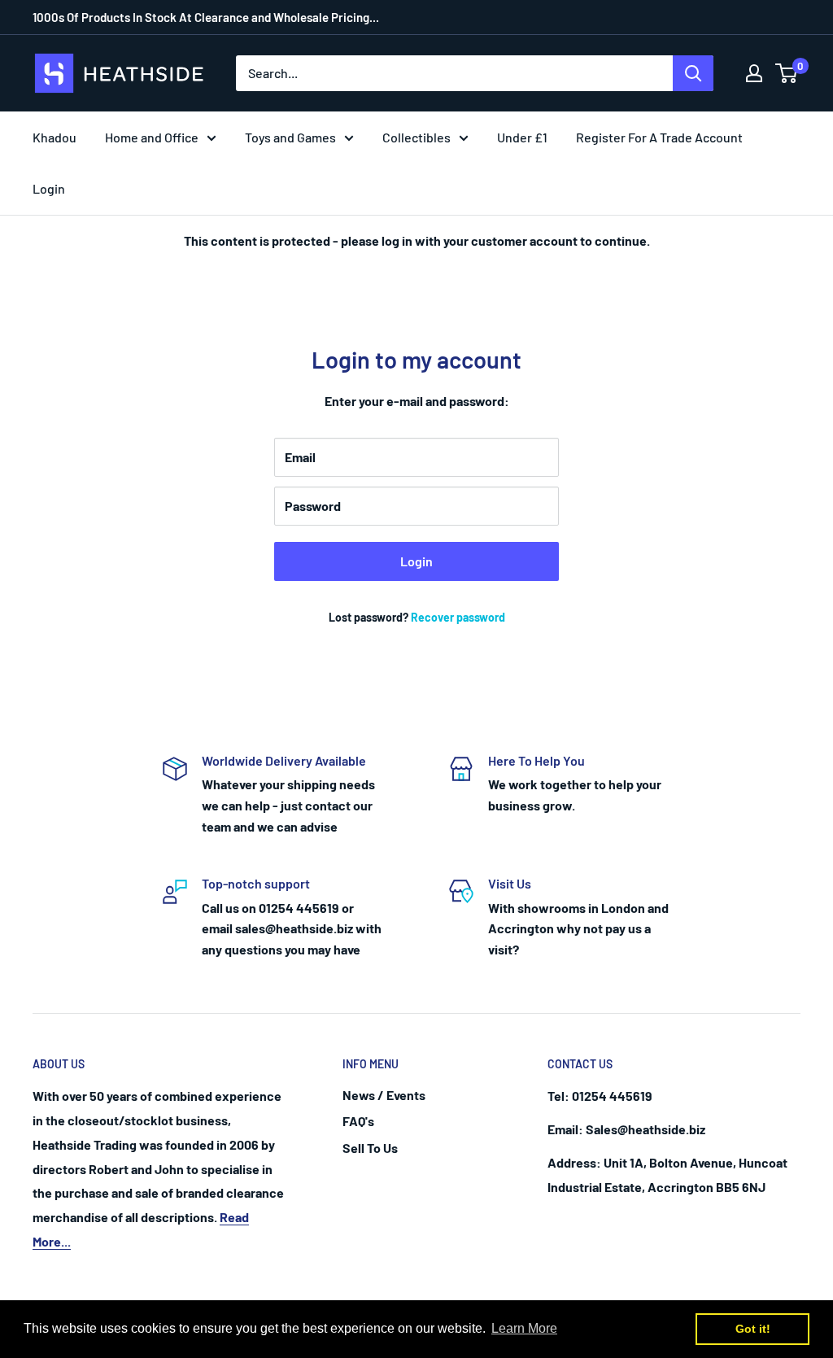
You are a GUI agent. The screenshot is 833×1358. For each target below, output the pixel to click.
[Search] (693, 73)
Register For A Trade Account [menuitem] (659, 137)
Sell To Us (370, 1147)
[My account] (754, 73)
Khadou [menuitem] (54, 137)
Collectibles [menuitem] (416, 137)
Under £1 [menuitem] (522, 137)
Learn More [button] (524, 1328)
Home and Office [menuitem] (151, 137)
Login (416, 561)
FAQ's (358, 1121)
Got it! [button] (752, 1328)
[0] (787, 73)
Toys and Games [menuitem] (290, 137)
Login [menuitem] (49, 188)
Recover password (458, 617)
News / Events (383, 1095)
